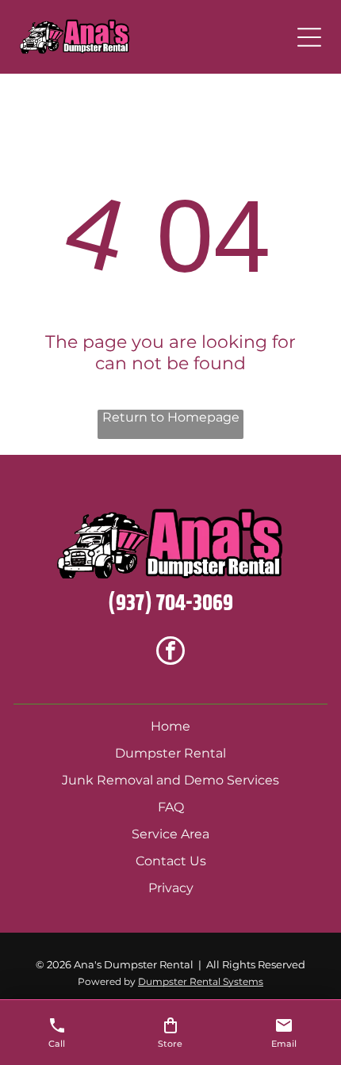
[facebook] (170, 652)
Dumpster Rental (170, 753)
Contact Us (171, 860)
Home (170, 726)
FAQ (171, 807)
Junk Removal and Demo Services (170, 780)
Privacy (170, 887)
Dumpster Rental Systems (200, 981)
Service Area (170, 834)
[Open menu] (309, 37)
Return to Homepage (170, 417)
